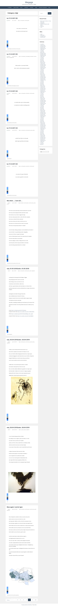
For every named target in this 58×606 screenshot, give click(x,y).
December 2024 (43, 53)
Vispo (49, 7)
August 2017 (42, 141)
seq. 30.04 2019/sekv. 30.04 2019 (18, 339)
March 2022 (42, 85)
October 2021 (42, 90)
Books (21, 7)
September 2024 (43, 55)
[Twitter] (22, 42)
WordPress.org (42, 37)
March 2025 (42, 52)
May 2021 (42, 95)
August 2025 (42, 49)
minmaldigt (13, 85)
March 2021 (42, 97)
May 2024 (42, 59)
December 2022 (43, 76)
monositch (13, 48)
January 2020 (42, 111)
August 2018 (42, 129)
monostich (22, 20)
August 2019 (42, 116)
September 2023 (43, 67)
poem (8, 94)
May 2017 (41, 144)
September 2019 (43, 115)
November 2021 (43, 89)
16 (23, 599)
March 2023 (42, 73)
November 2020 (43, 101)
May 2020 (42, 107)
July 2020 (42, 105)
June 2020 (42, 106)
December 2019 (42, 112)
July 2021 (41, 93)
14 (17, 599)
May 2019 (42, 119)
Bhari (36, 604)
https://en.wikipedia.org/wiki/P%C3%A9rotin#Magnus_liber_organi (22, 313)
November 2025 (43, 46)
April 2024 (42, 60)
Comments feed (43, 36)
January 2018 (42, 136)
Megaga (29, 2)
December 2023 (43, 64)
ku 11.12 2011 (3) (12, 128)
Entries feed (42, 35)
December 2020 (43, 100)
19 (32, 599)
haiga (36, 7)
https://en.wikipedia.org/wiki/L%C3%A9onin (19, 310)
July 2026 (42, 44)
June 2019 (42, 118)
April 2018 (42, 133)
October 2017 (42, 139)
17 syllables (9, 7)
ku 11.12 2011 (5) (12, 54)
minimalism (10, 85)
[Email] (22, 44)
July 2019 (41, 117)
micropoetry (24, 56)
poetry (33, 130)
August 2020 (42, 104)
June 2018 (42, 131)
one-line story (31, 202)
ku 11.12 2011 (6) (12, 18)
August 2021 (42, 92)
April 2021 (42, 96)
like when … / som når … (14, 201)
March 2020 (42, 109)
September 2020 (43, 103)
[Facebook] (22, 41)
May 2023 (42, 71)
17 (26, 599)
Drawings (31, 7)
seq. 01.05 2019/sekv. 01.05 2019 (18, 268)
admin (9, 20)
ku (11, 48)
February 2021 (42, 98)
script (41, 27)
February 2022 (42, 86)
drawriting (42, 26)
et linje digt (9, 48)
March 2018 (42, 134)
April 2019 (42, 120)
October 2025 (42, 47)
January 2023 (42, 75)
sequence (33, 270)
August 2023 (42, 68)
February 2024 (42, 62)
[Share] (22, 46)
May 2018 (42, 132)
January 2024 (42, 63)
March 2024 (42, 61)
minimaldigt (28, 56)
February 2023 (42, 74)
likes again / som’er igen (15, 507)
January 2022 (42, 87)
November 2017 (42, 138)
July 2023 (42, 69)
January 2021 (42, 99)
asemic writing (16, 7)
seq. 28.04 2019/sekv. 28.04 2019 (18, 427)
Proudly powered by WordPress (27, 604)
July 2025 (42, 50)
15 (20, 599)
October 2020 (42, 102)
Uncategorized (11, 57)
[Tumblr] (22, 45)
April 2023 (42, 72)
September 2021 (43, 91)
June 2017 (42, 143)
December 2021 (42, 88)
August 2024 (42, 56)
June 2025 (42, 51)
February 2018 (42, 135)
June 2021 (42, 94)
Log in (41, 34)
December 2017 (42, 137)
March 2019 (42, 121)
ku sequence (10, 334)
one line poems (17, 48)
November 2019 (43, 113)
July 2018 (41, 130)
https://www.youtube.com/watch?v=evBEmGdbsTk (26, 311)
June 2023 (42, 70)
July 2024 (42, 57)
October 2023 (42, 66)
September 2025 (43, 48)
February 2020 (42, 110)
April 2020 (42, 108)
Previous (8, 600)
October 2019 (42, 114)
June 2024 (42, 58)
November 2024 (43, 54)
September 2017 (43, 140)
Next (35, 599)
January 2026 (42, 45)
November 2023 (43, 65)
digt (18, 20)
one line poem (27, 20)
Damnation (26, 7)
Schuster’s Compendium (43, 7)
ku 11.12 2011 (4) (12, 91)
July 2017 (41, 142)
